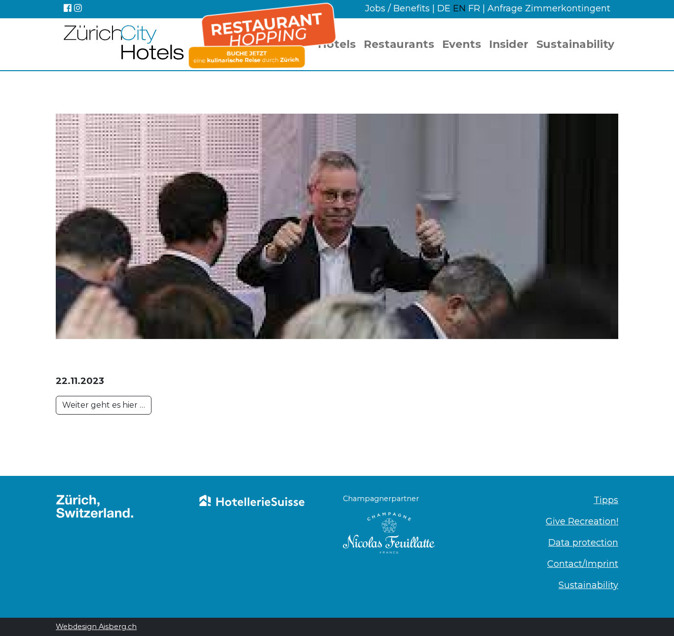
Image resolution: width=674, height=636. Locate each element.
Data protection (583, 542)
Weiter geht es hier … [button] (103, 405)
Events (461, 44)
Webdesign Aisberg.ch (96, 626)
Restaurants (399, 44)
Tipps (606, 500)
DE (445, 8)
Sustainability (575, 44)
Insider (508, 44)
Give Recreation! (582, 521)
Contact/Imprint (582, 563)
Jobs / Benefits (397, 8)
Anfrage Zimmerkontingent (548, 8)
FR (474, 8)
